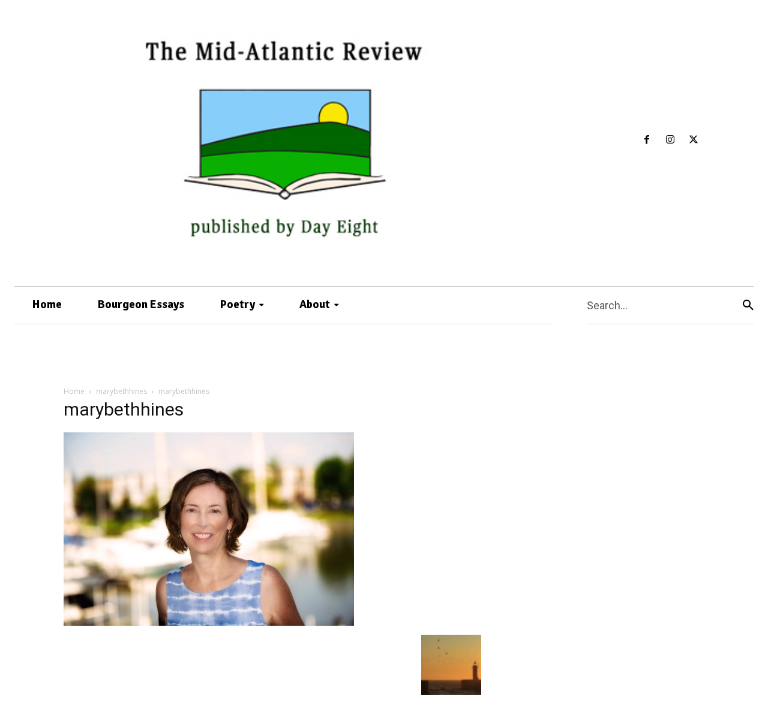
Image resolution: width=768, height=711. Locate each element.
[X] (693, 140)
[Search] (748, 305)
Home (74, 391)
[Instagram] (670, 140)
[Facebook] (647, 140)
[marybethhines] (209, 622)
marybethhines (121, 391)
